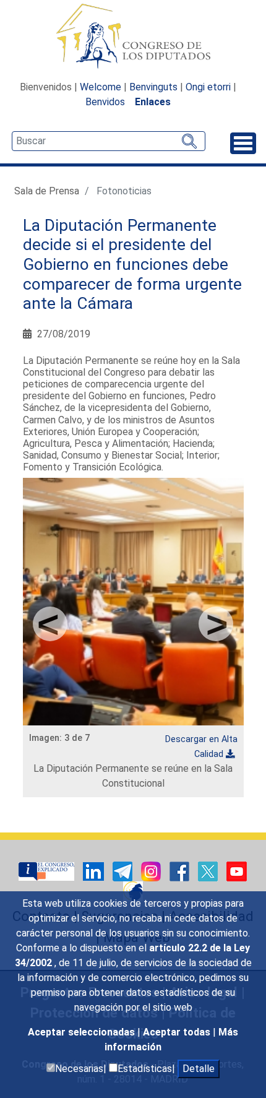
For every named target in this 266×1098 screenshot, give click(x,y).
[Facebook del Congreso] (180, 871)
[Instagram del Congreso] (152, 871)
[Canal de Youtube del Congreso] (236, 871)
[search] (108, 141)
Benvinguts (153, 87)
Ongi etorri (208, 87)
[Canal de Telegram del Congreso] (123, 871)
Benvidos (105, 102)
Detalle (198, 1068)
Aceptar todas (178, 1032)
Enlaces (153, 102)
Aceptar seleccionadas (82, 1032)
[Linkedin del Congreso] (94, 871)
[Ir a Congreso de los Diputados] (133, 36)
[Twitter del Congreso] (209, 871)
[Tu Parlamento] (47, 871)
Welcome (100, 87)
